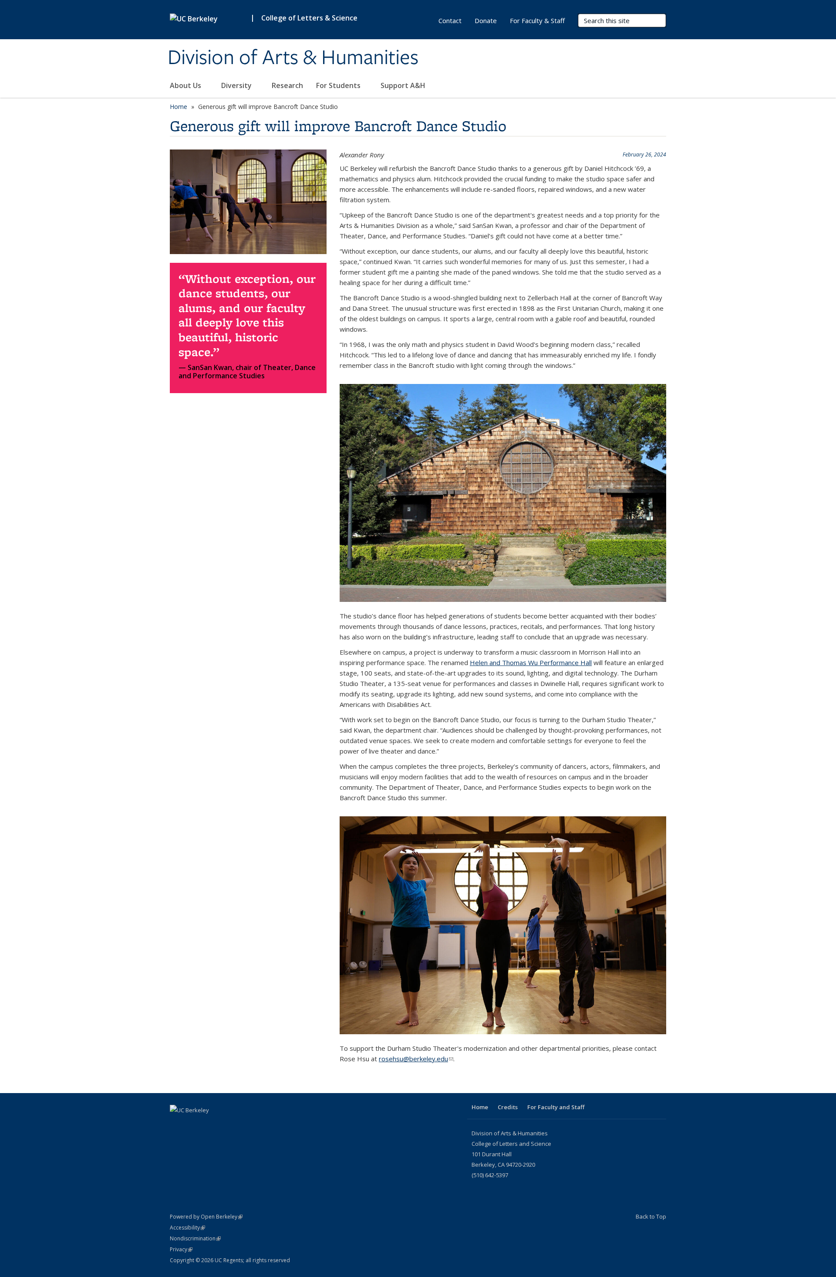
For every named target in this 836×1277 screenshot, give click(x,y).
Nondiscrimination (195, 1238)
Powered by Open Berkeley (206, 1216)
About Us (186, 85)
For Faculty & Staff (537, 20)
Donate (486, 20)
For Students (339, 85)
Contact (450, 20)
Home (178, 106)
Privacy (181, 1249)
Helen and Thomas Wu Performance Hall (531, 662)
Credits (508, 1107)
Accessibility (187, 1227)
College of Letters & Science (309, 18)
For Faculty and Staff (555, 1107)
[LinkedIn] (177, 1125)
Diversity (237, 85)
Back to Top (651, 1216)
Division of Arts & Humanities (293, 58)
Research (287, 85)
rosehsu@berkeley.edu (416, 1058)
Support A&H (404, 85)
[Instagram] (194, 1125)
